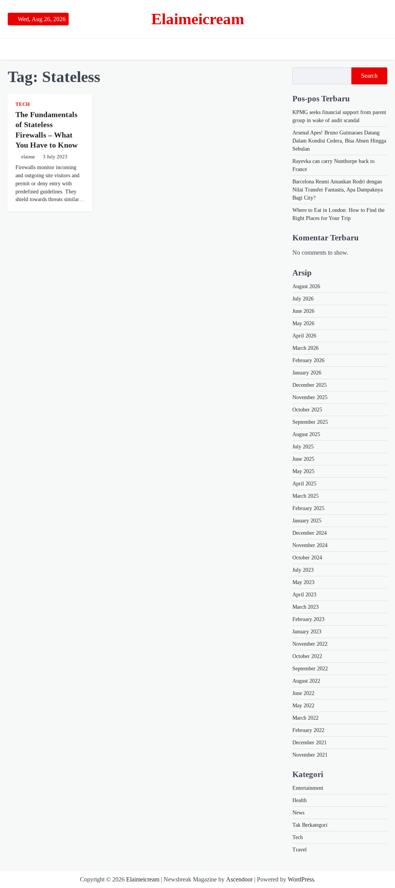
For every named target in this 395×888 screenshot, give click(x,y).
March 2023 (305, 607)
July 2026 (303, 299)
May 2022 (303, 705)
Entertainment (307, 788)
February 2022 (308, 730)
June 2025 (303, 459)
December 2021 (309, 742)
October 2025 (307, 410)
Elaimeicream (197, 19)
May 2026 (303, 323)
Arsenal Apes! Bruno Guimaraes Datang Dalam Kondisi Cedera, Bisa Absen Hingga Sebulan (339, 141)
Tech (22, 104)
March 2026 (305, 348)
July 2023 (303, 570)
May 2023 (303, 582)
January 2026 (306, 373)
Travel (299, 850)
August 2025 (306, 434)
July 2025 (303, 447)
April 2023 (304, 595)
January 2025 (306, 521)
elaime (28, 156)
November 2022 (309, 644)
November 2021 (309, 755)
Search (369, 75)
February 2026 (308, 360)
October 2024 (307, 558)
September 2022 (310, 668)
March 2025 (305, 496)
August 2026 (306, 286)
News (298, 813)
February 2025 (308, 508)
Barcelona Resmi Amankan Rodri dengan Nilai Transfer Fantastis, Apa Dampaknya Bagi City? (337, 190)
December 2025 (309, 385)
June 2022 (303, 693)
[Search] (381, 49)
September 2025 (310, 422)
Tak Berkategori (309, 825)
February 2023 (308, 619)
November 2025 (309, 397)
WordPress (301, 879)
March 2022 (305, 718)
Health (299, 800)
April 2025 (304, 484)
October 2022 (307, 656)
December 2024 (309, 533)
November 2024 (309, 545)
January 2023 (306, 632)
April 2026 (304, 336)
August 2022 (306, 681)
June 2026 (303, 311)
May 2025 (303, 471)
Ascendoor (239, 879)
